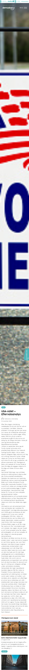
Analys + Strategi (8, 5)
